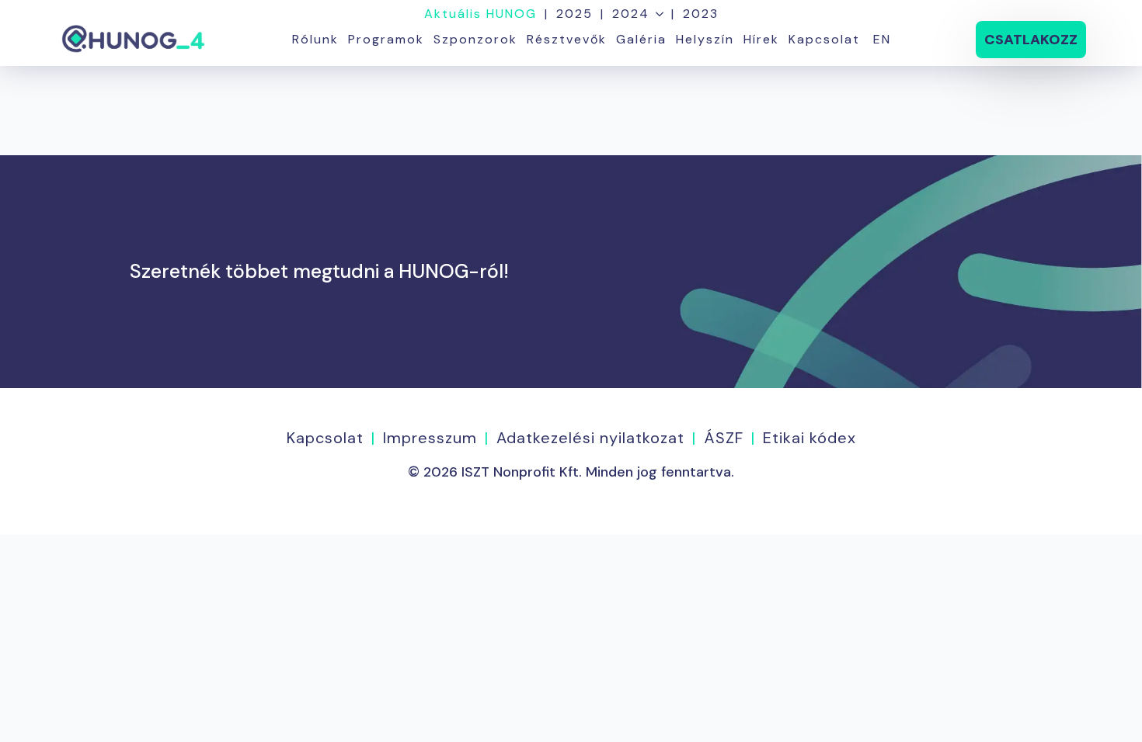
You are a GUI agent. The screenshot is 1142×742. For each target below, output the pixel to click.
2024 (630, 14)
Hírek (761, 39)
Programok (386, 39)
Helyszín (705, 39)
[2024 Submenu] (656, 14)
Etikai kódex (809, 438)
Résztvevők (567, 39)
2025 (574, 14)
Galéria (641, 39)
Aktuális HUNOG (480, 14)
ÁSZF (723, 438)
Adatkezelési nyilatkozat (590, 438)
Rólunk (315, 39)
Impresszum (430, 438)
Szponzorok (475, 39)
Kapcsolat (824, 39)
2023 (701, 14)
